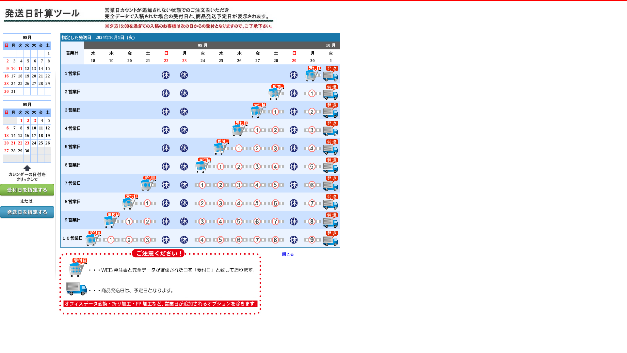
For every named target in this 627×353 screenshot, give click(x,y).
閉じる (288, 254)
